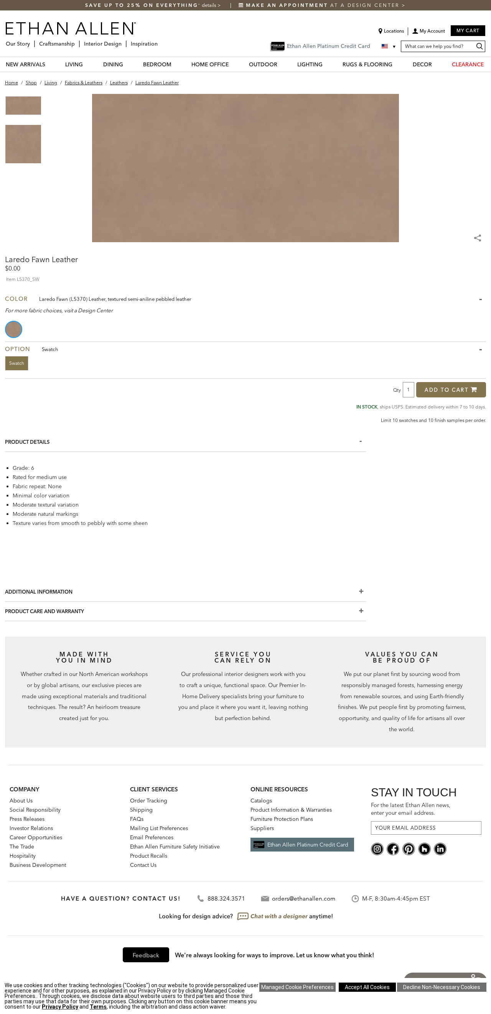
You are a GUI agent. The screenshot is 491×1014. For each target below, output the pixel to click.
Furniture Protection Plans (281, 818)
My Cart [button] (467, 30)
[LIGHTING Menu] (327, 64)
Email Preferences (151, 837)
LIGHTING (310, 64)
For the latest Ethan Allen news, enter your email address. (410, 809)
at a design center (324, 5)
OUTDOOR (263, 64)
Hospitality (23, 855)
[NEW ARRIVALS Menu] (50, 64)
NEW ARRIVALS (25, 64)
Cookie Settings (297, 987)
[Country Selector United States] (389, 46)
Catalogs (261, 800)
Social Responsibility (35, 809)
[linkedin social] (440, 848)
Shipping (141, 809)
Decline (441, 987)
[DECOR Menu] (436, 64)
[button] (428, 33)
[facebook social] (393, 848)
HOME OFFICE (210, 64)
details (209, 5)
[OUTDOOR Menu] (282, 64)
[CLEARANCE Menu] (488, 64)
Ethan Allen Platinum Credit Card (307, 844)
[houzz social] (424, 848)
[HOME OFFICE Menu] (233, 64)
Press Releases (27, 818)
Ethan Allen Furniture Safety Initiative (175, 846)
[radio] (14, 329)
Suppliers (262, 828)
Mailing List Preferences (159, 828)
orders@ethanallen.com (303, 898)
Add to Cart (447, 390)
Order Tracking (148, 800)
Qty (397, 389)
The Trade (22, 846)
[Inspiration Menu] (160, 41)
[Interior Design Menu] (124, 41)
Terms (98, 1007)
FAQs (136, 818)
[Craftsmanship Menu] (77, 41)
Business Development (38, 864)
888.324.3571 (226, 898)
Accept (367, 987)
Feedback (146, 955)
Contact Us (143, 864)
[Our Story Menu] (32, 41)
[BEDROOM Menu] (176, 64)
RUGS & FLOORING (367, 64)
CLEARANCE (468, 64)
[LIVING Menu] (87, 64)
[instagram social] (377, 848)
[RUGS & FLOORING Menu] (397, 64)
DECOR (422, 64)
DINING (113, 64)
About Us (21, 800)
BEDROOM (157, 64)
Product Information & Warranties (291, 809)
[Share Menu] (478, 234)
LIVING (74, 64)
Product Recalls (148, 855)
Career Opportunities (36, 837)
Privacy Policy (60, 1007)
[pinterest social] (408, 848)
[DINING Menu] (127, 64)
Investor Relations (31, 828)
